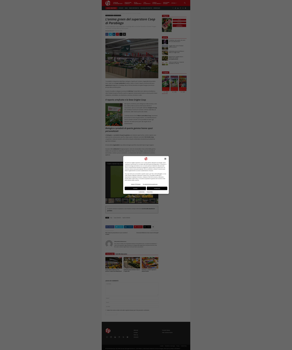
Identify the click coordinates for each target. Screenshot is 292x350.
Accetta (135, 188)
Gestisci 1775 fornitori (136, 184)
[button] (165, 159)
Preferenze (157, 188)
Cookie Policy (141, 191)
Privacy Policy (150, 191)
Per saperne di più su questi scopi (150, 184)
